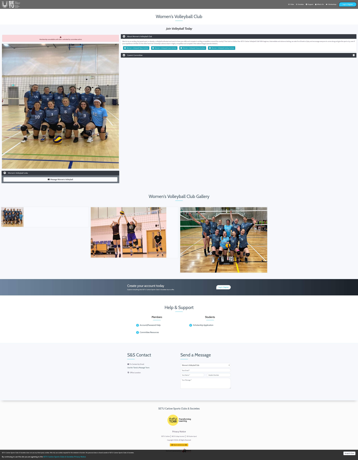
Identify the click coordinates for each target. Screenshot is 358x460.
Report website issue (179, 445)
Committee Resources (149, 332)
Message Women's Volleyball (61, 179)
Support (310, 4)
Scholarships (332, 4)
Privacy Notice (179, 431)
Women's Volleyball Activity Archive (222, 48)
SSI (192, 436)
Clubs (292, 4)
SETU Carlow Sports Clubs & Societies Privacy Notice (64, 457)
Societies (301, 4)
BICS (178, 436)
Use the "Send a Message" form (138, 368)
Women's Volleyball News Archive (137, 48)
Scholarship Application (203, 325)
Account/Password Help (150, 325)
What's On (320, 4)
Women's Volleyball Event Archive (165, 48)
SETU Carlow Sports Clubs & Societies (179, 408)
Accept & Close (349, 453)
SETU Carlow (165, 436)
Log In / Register (348, 4)
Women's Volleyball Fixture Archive (194, 48)
